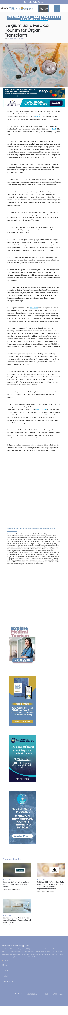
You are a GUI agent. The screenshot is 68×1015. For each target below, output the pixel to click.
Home (4, 965)
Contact (5, 976)
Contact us (7, 960)
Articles (5, 970)
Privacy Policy (47, 993)
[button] (63, 7)
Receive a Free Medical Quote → (34, 2)
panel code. (53, 129)
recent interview (41, 409)
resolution (34, 308)
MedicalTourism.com (10, 981)
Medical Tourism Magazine (16, 38)
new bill (38, 116)
